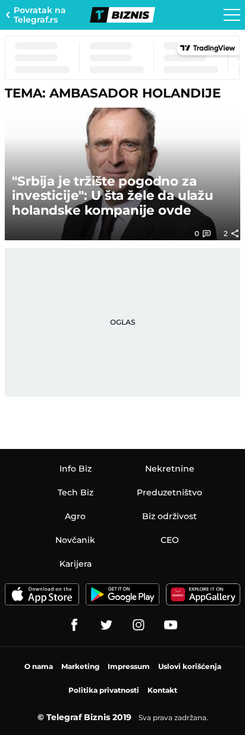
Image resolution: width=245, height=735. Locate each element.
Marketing (80, 666)
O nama (38, 666)
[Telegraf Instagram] (138, 625)
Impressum (129, 666)
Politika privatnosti (103, 690)
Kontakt (162, 690)
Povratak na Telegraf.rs (40, 14)
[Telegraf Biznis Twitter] (106, 625)
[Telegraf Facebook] (74, 625)
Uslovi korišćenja (189, 666)
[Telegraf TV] (171, 625)
